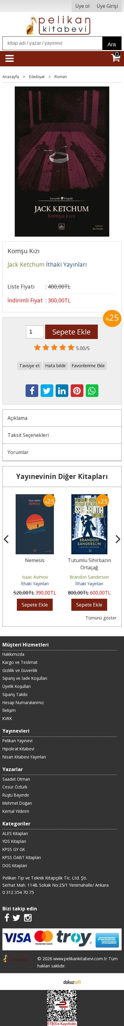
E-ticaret (52, 981)
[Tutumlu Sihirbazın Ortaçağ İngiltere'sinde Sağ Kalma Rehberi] (89, 498)
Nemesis (35, 560)
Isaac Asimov (35, 577)
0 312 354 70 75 (18, 892)
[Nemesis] (35, 498)
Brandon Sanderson (89, 577)
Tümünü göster (100, 618)
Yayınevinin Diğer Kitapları (62, 476)
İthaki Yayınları (35, 583)
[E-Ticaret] (72, 981)
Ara (111, 44)
